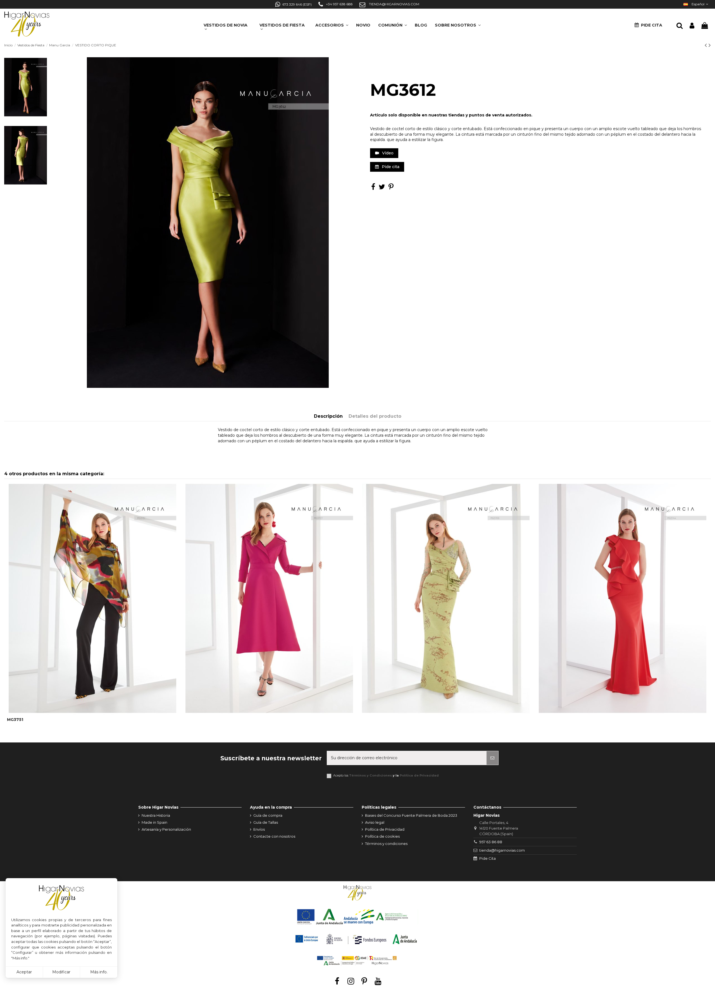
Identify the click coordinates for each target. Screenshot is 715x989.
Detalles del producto (375, 416)
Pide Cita (487, 858)
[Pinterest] (391, 187)
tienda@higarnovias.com (502, 850)
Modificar (61, 971)
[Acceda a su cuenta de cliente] (692, 26)
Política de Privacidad (419, 775)
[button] (458, 23)
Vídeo (387, 153)
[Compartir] (373, 187)
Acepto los (386, 775)
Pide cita (390, 166)
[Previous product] (707, 45)
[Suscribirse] (492, 758)
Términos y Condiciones (370, 775)
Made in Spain (154, 822)
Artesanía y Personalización (166, 829)
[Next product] (710, 45)
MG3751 (15, 719)
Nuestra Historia (156, 815)
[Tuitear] (382, 187)
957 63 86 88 (490, 842)
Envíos (259, 829)
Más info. (99, 971)
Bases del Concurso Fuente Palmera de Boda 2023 (411, 815)
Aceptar (24, 971)
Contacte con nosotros (274, 836)
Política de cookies (382, 836)
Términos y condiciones (386, 843)
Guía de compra (267, 815)
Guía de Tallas (265, 822)
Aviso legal (374, 822)
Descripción (328, 416)
